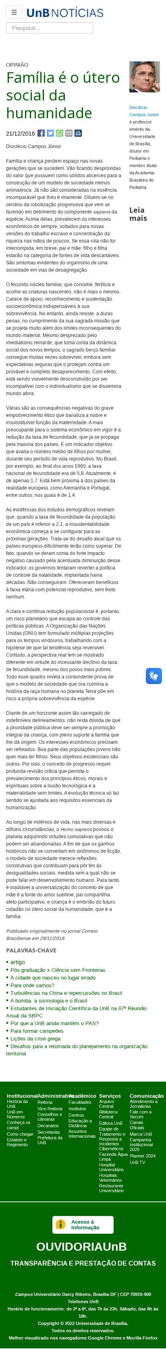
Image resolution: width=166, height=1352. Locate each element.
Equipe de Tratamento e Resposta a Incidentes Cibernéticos (112, 1139)
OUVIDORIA (81, 1246)
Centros (76, 1115)
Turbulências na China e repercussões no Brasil (66, 993)
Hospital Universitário (111, 1167)
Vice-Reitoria (49, 1109)
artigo (17, 962)
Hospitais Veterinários (110, 1178)
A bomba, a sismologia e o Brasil (48, 1001)
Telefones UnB (83, 1302)
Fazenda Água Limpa (113, 1157)
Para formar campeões (37, 1031)
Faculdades (79, 1102)
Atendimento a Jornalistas (144, 1104)
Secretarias (48, 1132)
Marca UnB (141, 1134)
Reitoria (44, 1102)
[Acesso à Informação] (61, 1225)
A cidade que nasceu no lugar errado (52, 978)
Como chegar (20, 1134)
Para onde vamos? (32, 985)
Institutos (77, 1109)
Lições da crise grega (35, 1039)
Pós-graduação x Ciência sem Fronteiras (58, 970)
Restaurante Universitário (111, 1188)
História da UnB (17, 1104)
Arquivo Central (106, 1104)
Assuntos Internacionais (82, 1134)
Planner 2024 (143, 1156)
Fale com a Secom (140, 1115)
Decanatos (48, 1126)
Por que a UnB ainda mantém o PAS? (54, 1023)
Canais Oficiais (137, 1125)
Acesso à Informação (85, 1224)
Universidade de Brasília (101, 1324)
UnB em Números (16, 1115)
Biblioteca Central (108, 1115)
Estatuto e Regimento (17, 1142)
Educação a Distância (80, 1123)
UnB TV (137, 1162)
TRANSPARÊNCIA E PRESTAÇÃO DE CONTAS (83, 1263)
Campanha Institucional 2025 (141, 1145)
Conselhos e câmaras (49, 1117)
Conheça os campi (19, 1125)
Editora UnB (110, 1123)
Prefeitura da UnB (49, 1140)
